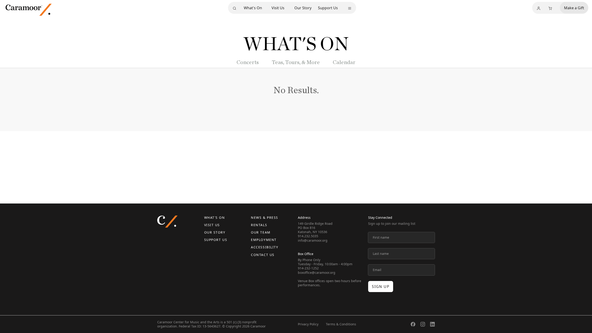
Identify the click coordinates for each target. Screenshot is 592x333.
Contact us (262, 255)
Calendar (344, 62)
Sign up (380, 286)
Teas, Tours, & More (296, 62)
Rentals (259, 225)
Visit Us (277, 7)
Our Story (302, 7)
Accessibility (264, 247)
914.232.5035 (308, 236)
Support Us (328, 7)
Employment (263, 239)
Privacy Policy (308, 324)
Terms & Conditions (341, 324)
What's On (253, 7)
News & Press (264, 217)
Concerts (248, 62)
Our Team (260, 232)
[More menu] (350, 8)
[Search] (234, 8)
